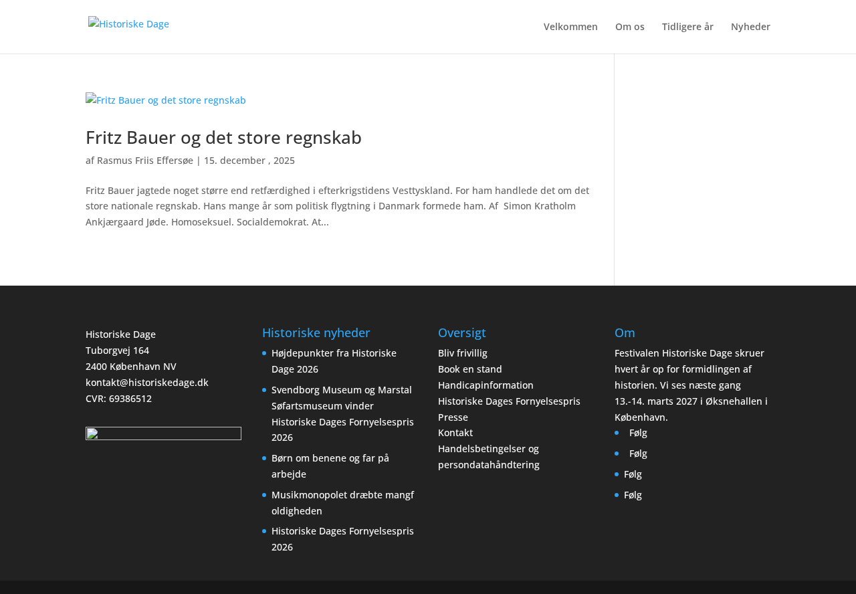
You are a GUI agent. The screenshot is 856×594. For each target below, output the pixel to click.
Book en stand (470, 369)
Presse (453, 417)
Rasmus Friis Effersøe (145, 160)
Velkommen (571, 27)
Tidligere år (688, 27)
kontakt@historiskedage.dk (147, 382)
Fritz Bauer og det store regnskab (224, 137)
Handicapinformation (486, 385)
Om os (630, 27)
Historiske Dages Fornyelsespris (509, 401)
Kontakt (455, 432)
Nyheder (750, 27)
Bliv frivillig (463, 352)
